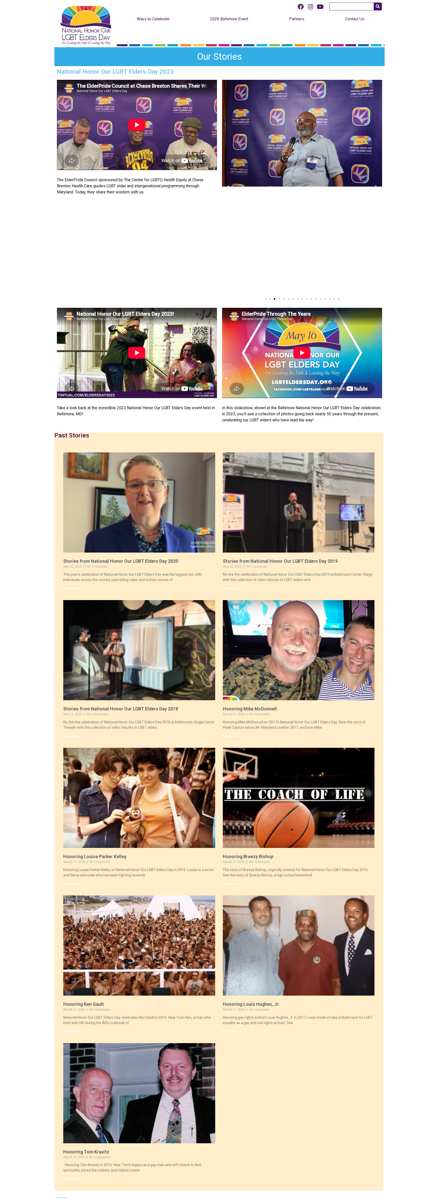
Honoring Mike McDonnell (250, 708)
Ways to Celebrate (153, 19)
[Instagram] (310, 7)
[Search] (378, 6)
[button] (265, 299)
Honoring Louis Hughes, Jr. (251, 1004)
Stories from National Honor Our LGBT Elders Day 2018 (120, 708)
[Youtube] (320, 7)
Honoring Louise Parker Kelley (95, 856)
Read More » (72, 588)
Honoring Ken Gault (83, 1004)
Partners (296, 19)
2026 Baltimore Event (229, 19)
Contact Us (354, 19)
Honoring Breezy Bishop (248, 856)
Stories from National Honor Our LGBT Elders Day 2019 (280, 561)
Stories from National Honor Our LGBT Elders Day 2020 (120, 561)
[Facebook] (301, 7)
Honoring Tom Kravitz (86, 1151)
